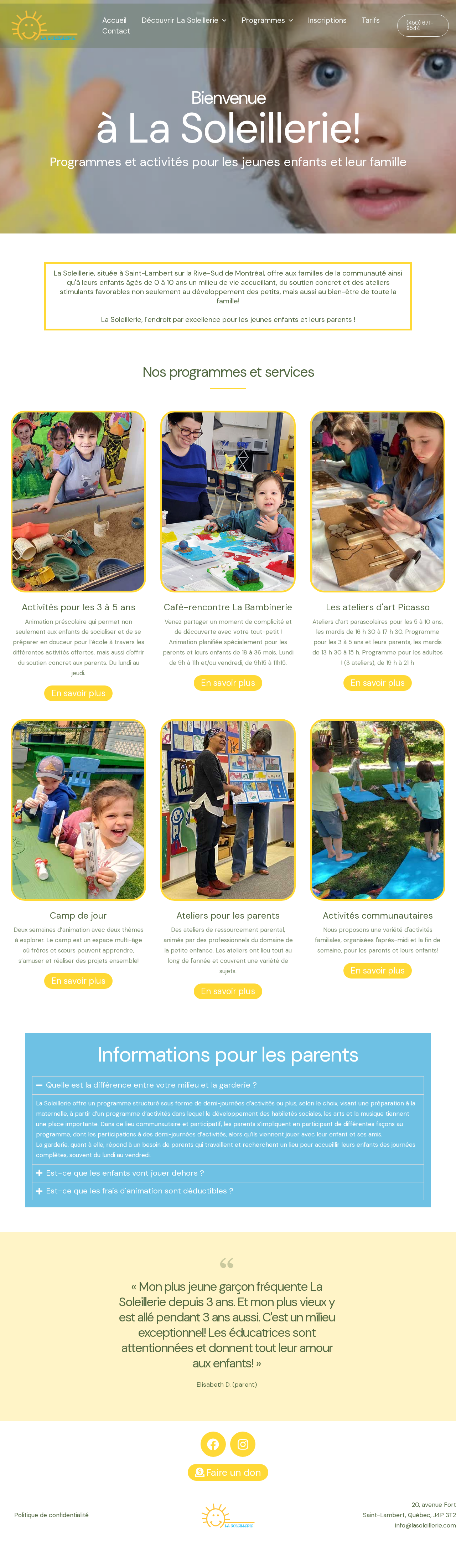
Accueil (114, 20)
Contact (116, 31)
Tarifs (371, 20)
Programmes (263, 20)
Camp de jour (78, 915)
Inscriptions (327, 20)
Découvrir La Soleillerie (179, 20)
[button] (222, 20)
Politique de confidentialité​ (51, 1515)
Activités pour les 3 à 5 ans (78, 607)
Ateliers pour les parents (228, 915)
